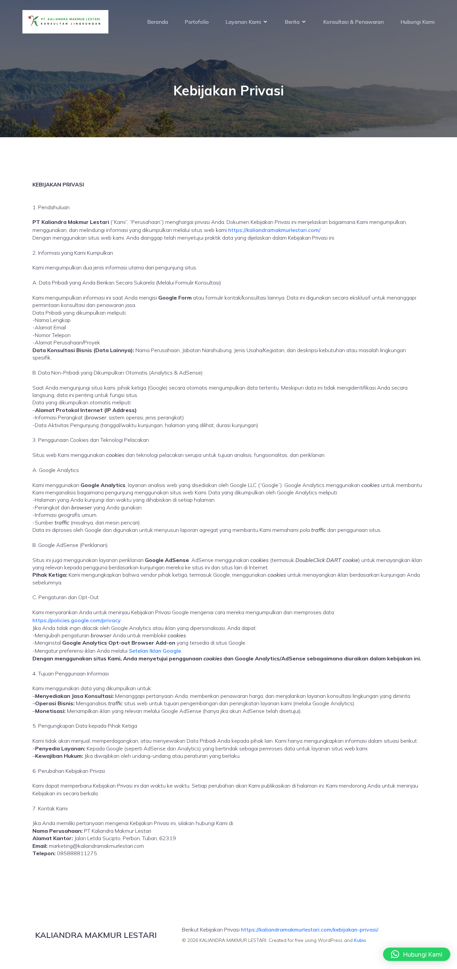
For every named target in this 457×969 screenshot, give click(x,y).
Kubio (360, 940)
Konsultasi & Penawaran (353, 21)
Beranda (157, 21)
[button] (416, 954)
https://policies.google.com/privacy (76, 620)
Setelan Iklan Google (155, 650)
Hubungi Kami (417, 21)
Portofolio (197, 21)
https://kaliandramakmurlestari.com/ (274, 230)
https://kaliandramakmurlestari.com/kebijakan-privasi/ (309, 929)
